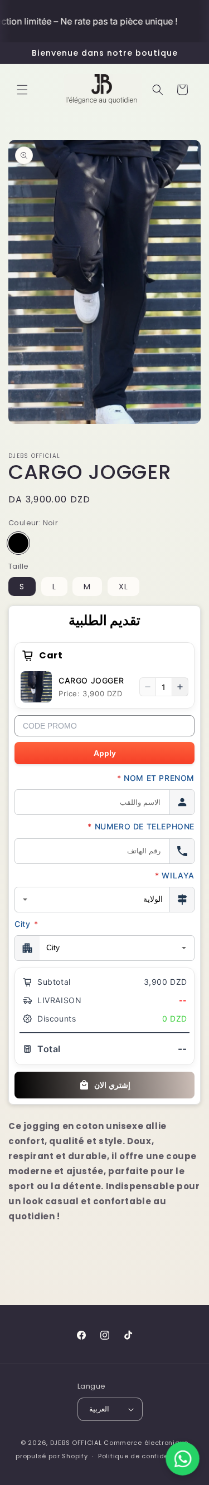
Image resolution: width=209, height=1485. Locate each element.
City (26, 924)
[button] (22, 89)
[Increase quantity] (180, 687)
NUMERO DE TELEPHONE (141, 826)
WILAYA (175, 875)
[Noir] (18, 543)
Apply (105, 753)
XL (123, 586)
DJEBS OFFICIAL (77, 1442)
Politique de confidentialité (145, 1456)
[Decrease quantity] (147, 687)
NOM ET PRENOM (156, 778)
